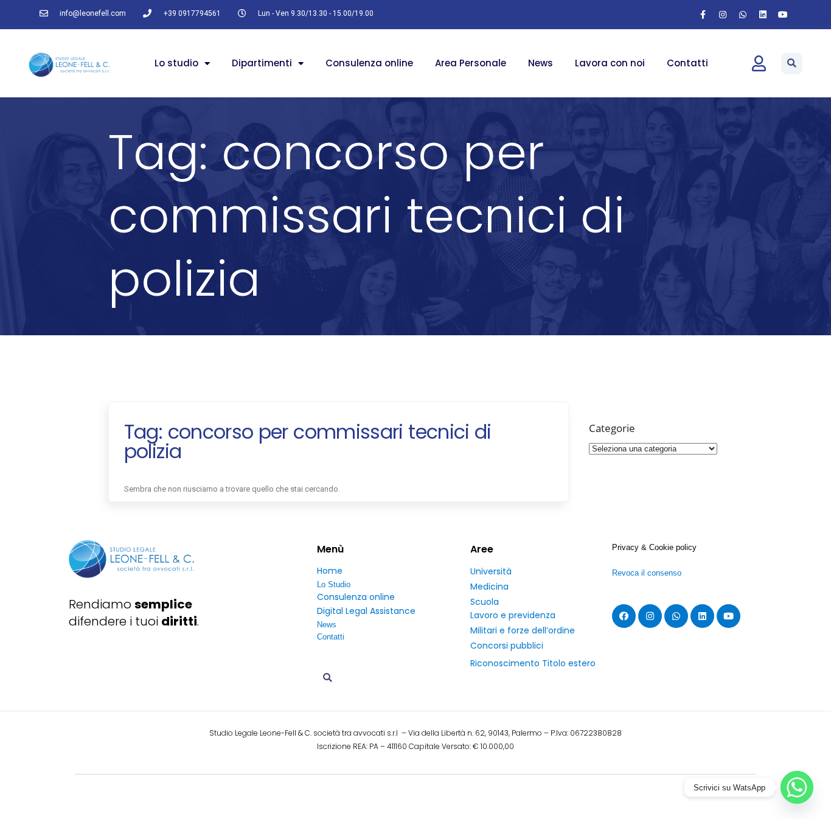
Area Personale (470, 63)
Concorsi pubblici (506, 646)
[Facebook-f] (702, 14)
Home (329, 571)
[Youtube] (782, 14)
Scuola (484, 602)
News (540, 63)
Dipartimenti (262, 63)
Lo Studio (333, 584)
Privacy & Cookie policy (654, 547)
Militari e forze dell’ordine (522, 630)
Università (491, 571)
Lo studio (176, 63)
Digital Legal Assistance (366, 611)
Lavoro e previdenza (512, 615)
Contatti (687, 63)
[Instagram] (722, 14)
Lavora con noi (610, 63)
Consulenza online (369, 63)
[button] (791, 63)
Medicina (489, 586)
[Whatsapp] (742, 14)
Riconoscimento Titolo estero (533, 663)
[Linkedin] (762, 14)
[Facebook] (624, 616)
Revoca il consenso (646, 572)
